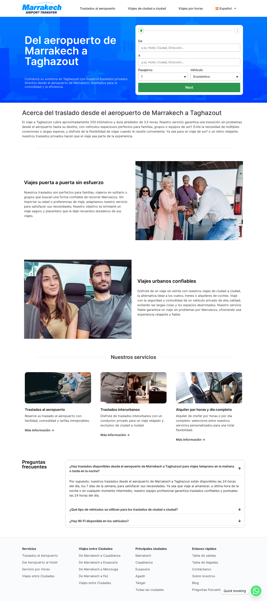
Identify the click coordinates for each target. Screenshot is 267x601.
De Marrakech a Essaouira (98, 562)
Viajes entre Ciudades (38, 576)
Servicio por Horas (36, 569)
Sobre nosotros (203, 576)
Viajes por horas (190, 8)
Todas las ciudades (149, 590)
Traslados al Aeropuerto (40, 555)
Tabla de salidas (204, 555)
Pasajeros (145, 70)
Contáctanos (201, 569)
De (140, 41)
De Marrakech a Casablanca (99, 555)
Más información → (39, 430)
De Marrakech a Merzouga (98, 569)
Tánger (140, 583)
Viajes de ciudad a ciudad (147, 8)
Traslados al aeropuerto (97, 8)
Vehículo (196, 70)
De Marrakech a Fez (93, 576)
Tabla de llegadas (205, 562)
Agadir (140, 576)
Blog (195, 583)
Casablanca (144, 562)
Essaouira (142, 569)
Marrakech (143, 555)
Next (189, 87)
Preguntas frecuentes (208, 590)
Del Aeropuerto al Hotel (39, 562)
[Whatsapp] (256, 591)
